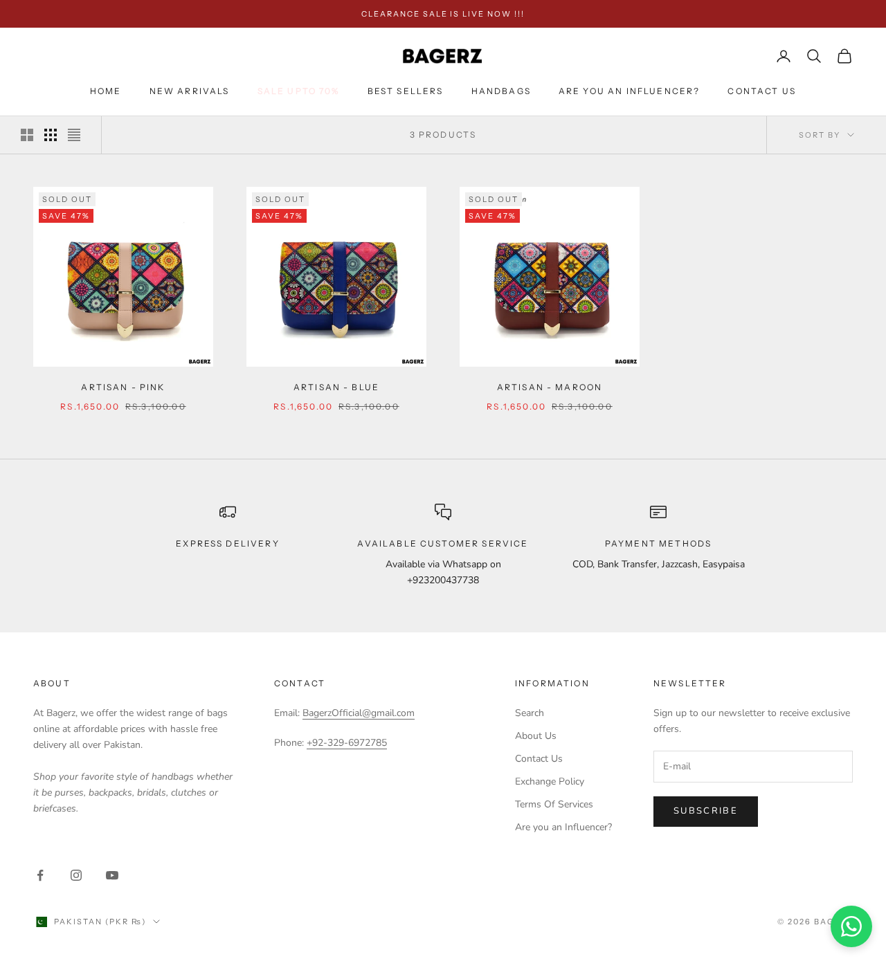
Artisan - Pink (123, 387)
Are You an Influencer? (629, 91)
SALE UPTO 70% (298, 91)
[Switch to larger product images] (27, 135)
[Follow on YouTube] (112, 875)
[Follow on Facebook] (40, 875)
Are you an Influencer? (563, 827)
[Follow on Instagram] (76, 875)
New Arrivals (190, 91)
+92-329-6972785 (347, 742)
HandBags (501, 91)
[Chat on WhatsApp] (851, 926)
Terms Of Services (554, 804)
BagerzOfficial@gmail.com (358, 713)
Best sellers (406, 91)
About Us (536, 735)
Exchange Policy (549, 781)
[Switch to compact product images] (74, 135)
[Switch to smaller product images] (50, 135)
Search (529, 713)
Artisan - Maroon (550, 387)
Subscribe (705, 811)
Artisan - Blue (336, 387)
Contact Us (761, 91)
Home (106, 91)
